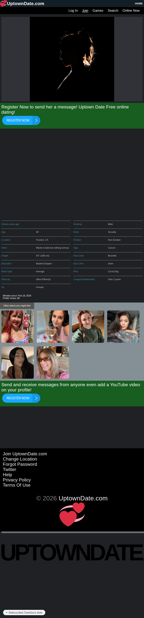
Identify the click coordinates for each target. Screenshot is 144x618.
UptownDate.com (83, 498)
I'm (2, 287)
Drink (76, 232)
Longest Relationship (84, 279)
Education (6, 263)
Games (98, 10)
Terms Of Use (17, 485)
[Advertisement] (72, 153)
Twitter (9, 469)
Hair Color (78, 255)
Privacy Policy (17, 479)
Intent (4, 248)
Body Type (6, 271)
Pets (75, 271)
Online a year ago (10, 224)
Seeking (77, 224)
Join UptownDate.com (25, 453)
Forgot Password (20, 464)
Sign (75, 248)
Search (113, 10)
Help (7, 474)
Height (4, 255)
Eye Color (78, 263)
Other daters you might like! (17, 305)
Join (85, 10)
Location (5, 240)
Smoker (77, 240)
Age (3, 232)
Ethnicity (5, 279)
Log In (73, 10)
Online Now (131, 10)
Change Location (20, 459)
